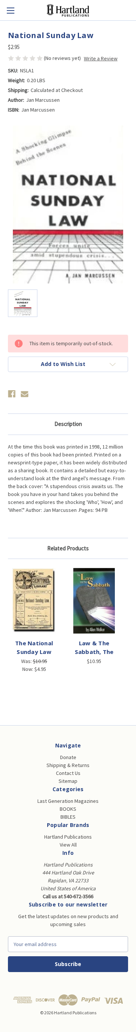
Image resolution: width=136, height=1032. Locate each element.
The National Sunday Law (34, 647)
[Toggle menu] (10, 10)
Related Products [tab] (68, 548)
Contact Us (68, 773)
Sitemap (68, 781)
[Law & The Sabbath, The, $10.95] (94, 601)
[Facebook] (11, 394)
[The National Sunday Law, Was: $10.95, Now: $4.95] (34, 601)
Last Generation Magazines (68, 801)
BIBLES (68, 816)
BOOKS (68, 808)
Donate (68, 757)
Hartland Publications (68, 836)
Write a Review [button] (100, 58)
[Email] (24, 394)
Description (68, 423)
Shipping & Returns (68, 765)
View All (68, 844)
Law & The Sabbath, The (94, 647)
